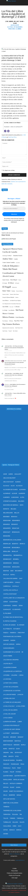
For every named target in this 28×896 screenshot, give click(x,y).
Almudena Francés (17, 255)
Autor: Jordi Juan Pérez (12, 122)
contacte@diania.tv (20, 860)
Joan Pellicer (5, 300)
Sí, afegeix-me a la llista (9, 170)
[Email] (8, 131)
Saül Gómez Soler (19, 327)
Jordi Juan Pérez (12, 137)
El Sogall (6, 287)
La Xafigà (4, 310)
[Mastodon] (22, 841)
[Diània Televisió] (14, 2)
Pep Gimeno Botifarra (11, 324)
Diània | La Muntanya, (14, 854)
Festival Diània (19, 291)
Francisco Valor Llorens (14, 294)
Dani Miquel (13, 280)
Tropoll (10, 331)
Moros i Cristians (8, 313)
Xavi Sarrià (15, 331)
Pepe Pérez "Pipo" (18, 320)
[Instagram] (10, 841)
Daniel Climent (5, 279)
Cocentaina (18, 262)
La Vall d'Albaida (14, 27)
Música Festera (8, 317)
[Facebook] (5, 841)
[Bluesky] (18, 841)
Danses (19, 279)
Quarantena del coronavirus (8, 327)
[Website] (5, 131)
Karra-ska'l (11, 306)
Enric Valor (6, 291)
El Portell (17, 283)
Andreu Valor (7, 259)
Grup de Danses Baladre (8, 297)
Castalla (16, 259)
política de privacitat (13, 220)
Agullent (15, 25)
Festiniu (13, 291)
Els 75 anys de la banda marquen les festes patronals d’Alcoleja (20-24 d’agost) (14, 348)
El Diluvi (11, 283)
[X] (14, 841)
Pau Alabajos (5, 320)
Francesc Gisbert (5, 294)
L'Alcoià (17, 306)
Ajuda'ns (4, 233)
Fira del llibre (14, 29)
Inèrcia (16, 297)
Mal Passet (19, 310)
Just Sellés (5, 306)
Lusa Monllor (11, 310)
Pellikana (11, 320)
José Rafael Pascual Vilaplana (15, 300)
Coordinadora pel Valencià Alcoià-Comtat (12, 274)
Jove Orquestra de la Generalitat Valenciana (11, 303)
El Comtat (4, 283)
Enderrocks (14, 287)
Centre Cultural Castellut (8, 262)
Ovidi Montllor (19, 317)
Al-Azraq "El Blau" (7, 255)
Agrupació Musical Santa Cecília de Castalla (12, 250)
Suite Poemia (4, 331)
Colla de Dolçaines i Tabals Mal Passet (10, 267)
